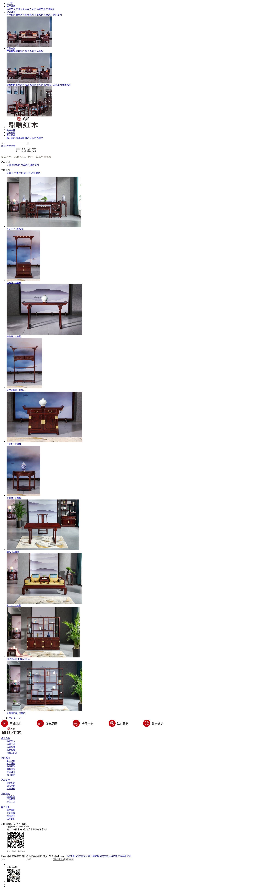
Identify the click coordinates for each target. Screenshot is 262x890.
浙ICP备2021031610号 (77, 856)
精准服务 (69, 859)
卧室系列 (29, 15)
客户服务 (11, 135)
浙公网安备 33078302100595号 (102, 856)
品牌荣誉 (41, 9)
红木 (129, 856)
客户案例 (11, 138)
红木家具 (122, 856)
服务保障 (20, 138)
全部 (9, 165)
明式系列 (29, 51)
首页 (3, 146)
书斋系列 (38, 15)
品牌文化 (20, 9)
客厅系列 (11, 15)
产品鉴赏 (11, 48)
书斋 (28, 173)
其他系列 (38, 51)
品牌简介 (11, 9)
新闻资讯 (11, 132)
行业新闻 (11, 799)
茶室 (33, 173)
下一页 (18, 718)
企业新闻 (11, 796)
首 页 (10, 3)
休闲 (38, 173)
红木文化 (11, 802)
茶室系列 (48, 15)
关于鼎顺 (11, 6)
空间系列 (11, 12)
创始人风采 (30, 9)
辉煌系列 (20, 51)
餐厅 (18, 173)
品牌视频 (50, 9)
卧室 (23, 173)
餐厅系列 (20, 15)
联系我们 (38, 138)
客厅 (13, 173)
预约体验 (29, 138)
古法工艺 (11, 129)
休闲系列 (57, 15)
